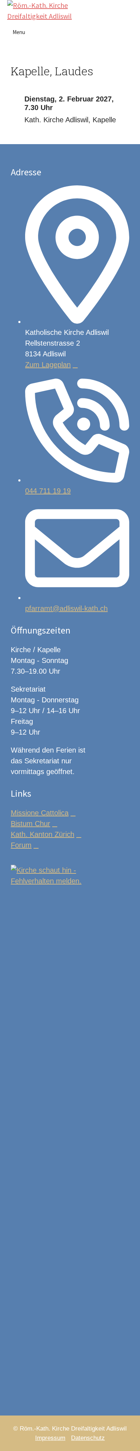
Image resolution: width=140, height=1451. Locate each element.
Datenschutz (88, 1438)
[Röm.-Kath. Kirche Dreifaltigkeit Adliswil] (42, 11)
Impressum (50, 1438)
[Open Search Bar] (131, 5)
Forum (21, 845)
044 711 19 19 (48, 491)
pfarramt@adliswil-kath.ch (66, 608)
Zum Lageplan (48, 365)
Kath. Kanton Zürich (42, 834)
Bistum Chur (30, 824)
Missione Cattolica (40, 813)
